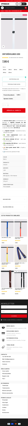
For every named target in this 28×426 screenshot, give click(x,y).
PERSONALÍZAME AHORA (14, 84)
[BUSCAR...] (26, 8)
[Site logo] (5, 3)
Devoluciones (5, 412)
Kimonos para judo (6, 390)
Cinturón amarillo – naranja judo (6, 264)
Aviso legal (5, 402)
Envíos (4, 410)
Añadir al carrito (14, 110)
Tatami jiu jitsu (6, 388)
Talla (4, 67)
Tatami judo (5, 385)
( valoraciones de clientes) (16, 57)
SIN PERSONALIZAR (14, 79)
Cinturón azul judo (6, 237)
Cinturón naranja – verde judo (19, 238)
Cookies (4, 407)
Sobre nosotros (6, 361)
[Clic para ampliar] (3, 46)
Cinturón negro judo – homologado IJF (20, 289)
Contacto (4, 364)
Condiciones (5, 405)
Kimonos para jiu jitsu (7, 393)
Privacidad (5, 400)
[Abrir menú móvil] (2, 7)
